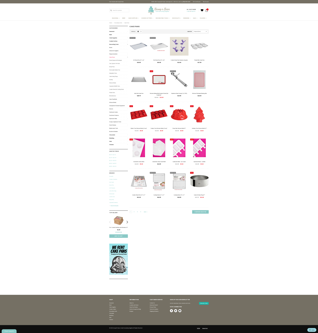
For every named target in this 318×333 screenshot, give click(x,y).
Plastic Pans (112, 92)
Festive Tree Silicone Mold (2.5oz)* (159, 128)
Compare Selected (200, 212)
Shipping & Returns (154, 311)
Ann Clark (111, 182)
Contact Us (152, 303)
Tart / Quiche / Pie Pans (114, 63)
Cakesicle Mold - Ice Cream (179, 161)
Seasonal (111, 31)
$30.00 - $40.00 (112, 163)
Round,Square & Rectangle (115, 60)
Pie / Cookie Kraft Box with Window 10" (118, 227)
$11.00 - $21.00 (112, 157)
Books (110, 47)
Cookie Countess (113, 179)
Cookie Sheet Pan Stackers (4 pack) (179, 60)
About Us (132, 303)
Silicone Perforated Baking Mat (199, 93)
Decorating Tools (118, 22)
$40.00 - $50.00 (112, 166)
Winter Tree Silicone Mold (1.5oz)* (139, 128)
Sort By (189, 31)
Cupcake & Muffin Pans (114, 86)
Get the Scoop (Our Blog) (135, 309)
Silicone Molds (112, 82)
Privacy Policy (153, 307)
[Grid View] (138, 31)
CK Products (112, 188)
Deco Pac (111, 185)
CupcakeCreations (113, 202)
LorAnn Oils (112, 196)
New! (123, 18)
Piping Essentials (113, 54)
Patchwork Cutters (113, 112)
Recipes (131, 311)
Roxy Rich (111, 199)
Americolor (111, 193)
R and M (111, 176)
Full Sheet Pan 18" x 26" (159, 60)
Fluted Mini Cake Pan (199, 60)
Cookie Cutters (113, 41)
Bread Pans (112, 66)
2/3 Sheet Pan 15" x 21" (138, 60)
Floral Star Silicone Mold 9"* (179, 128)
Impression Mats (113, 118)
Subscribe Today (204, 303)
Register (193, 11)
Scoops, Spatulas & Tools (115, 121)
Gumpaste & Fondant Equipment (117, 105)
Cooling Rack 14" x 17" (179, 195)
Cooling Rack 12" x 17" (159, 195)
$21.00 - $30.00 (112, 160)
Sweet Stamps (112, 125)
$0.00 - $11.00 (112, 154)
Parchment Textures (114, 115)
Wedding (111, 138)
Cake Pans (126, 22)
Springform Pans (113, 73)
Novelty (111, 79)
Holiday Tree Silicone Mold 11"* (199, 128)
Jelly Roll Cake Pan (138, 93)
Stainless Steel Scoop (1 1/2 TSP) (179, 93)
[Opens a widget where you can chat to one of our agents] (311, 330)
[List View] (141, 31)
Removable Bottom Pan (114, 70)
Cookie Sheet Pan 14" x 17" (138, 195)
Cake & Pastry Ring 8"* (199, 195)
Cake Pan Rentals (134, 307)
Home (110, 22)
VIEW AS (133, 31)
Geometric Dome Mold (138, 161)
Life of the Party (112, 191)
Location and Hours (134, 305)
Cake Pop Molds (113, 99)
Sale (110, 141)
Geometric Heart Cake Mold (159, 161)
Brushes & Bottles (113, 131)
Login (188, 11)
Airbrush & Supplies (114, 50)
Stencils (111, 109)
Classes (111, 144)
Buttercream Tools (113, 128)
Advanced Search (154, 305)
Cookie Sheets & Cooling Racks (116, 89)
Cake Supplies (113, 38)
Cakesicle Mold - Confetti (199, 161)
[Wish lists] (202, 10)
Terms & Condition (154, 309)
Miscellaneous (112, 95)
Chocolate (112, 135)
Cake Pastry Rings (113, 76)
